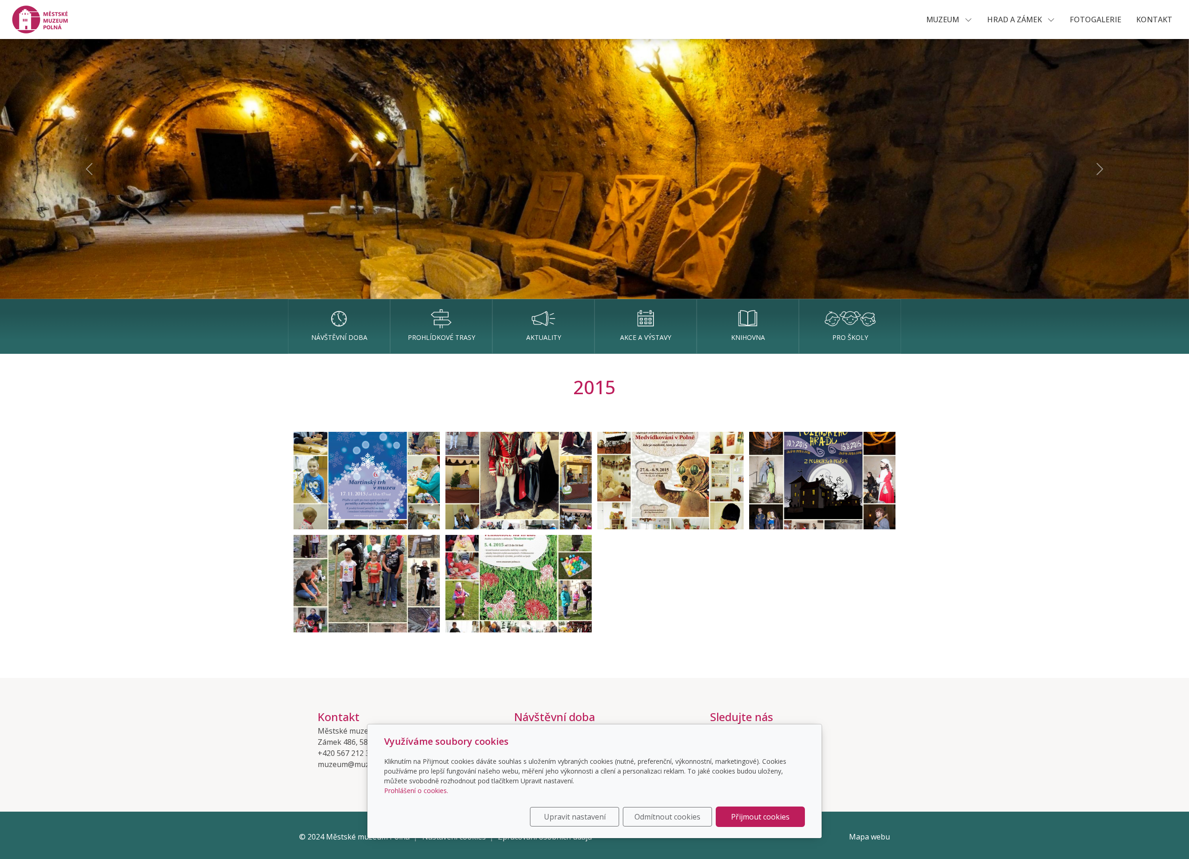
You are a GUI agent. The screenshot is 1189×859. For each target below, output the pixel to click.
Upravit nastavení (575, 817)
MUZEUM (943, 19)
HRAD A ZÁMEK (1015, 19)
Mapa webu (869, 837)
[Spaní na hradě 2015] (367, 583)
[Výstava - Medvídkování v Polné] (670, 480)
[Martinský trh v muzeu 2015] (367, 480)
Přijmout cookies (760, 817)
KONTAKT (1154, 19)
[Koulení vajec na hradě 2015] (518, 583)
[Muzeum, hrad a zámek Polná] (45, 18)
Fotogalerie (1095, 19)
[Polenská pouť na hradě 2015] (518, 480)
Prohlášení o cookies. (416, 790)
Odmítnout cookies (667, 817)
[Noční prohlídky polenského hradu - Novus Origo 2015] (822, 480)
